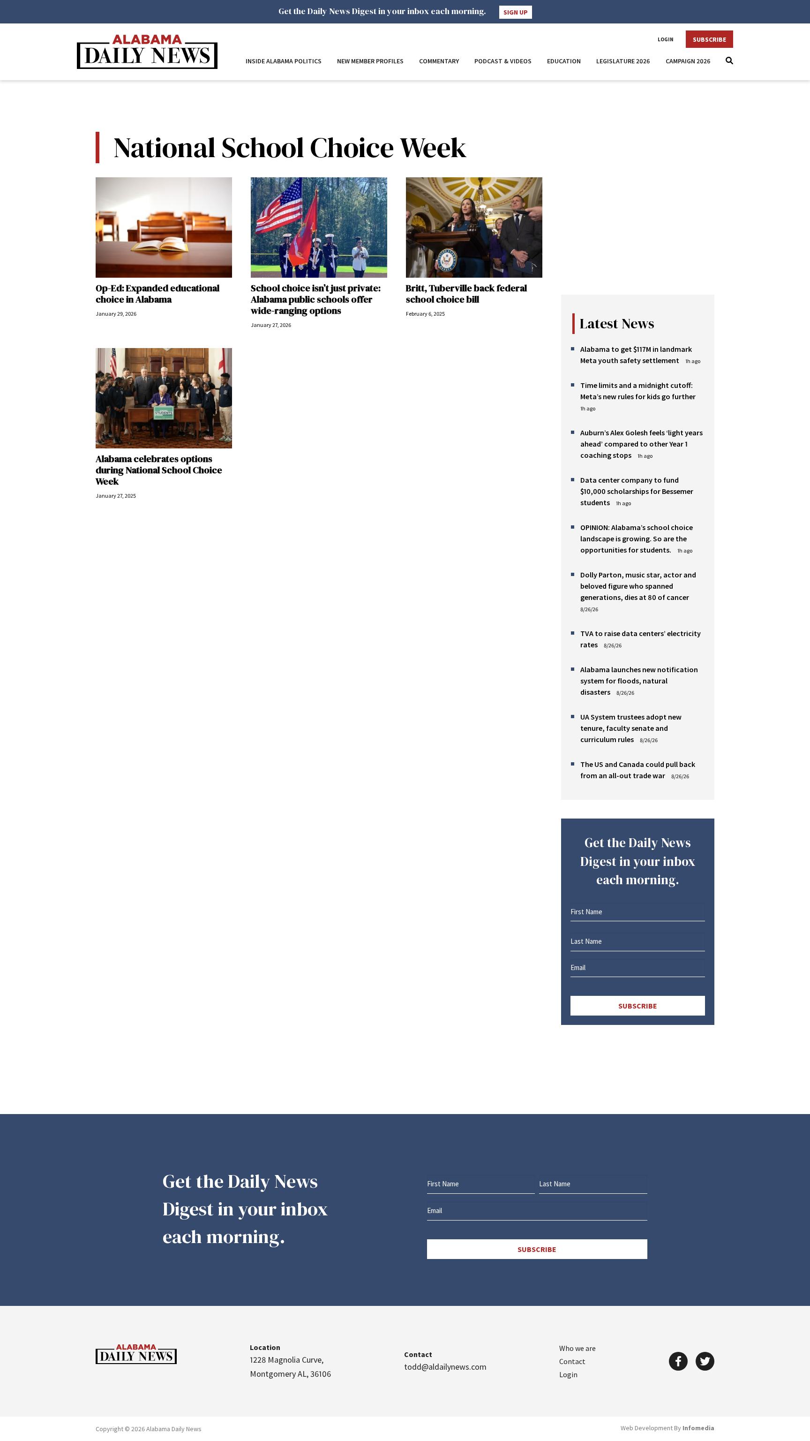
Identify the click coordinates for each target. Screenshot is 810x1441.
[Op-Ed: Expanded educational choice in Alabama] (164, 227)
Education (564, 61)
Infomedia (698, 1428)
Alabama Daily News (147, 52)
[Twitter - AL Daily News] (705, 1361)
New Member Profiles (370, 61)
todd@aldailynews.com (445, 1366)
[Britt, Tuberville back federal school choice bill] (474, 227)
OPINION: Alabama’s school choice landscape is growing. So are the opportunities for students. (636, 538)
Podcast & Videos (503, 61)
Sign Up (515, 12)
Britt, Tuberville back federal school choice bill (466, 293)
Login (666, 39)
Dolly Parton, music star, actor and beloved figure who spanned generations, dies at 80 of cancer (638, 586)
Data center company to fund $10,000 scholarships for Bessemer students (636, 491)
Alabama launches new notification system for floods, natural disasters (639, 681)
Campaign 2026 (688, 61)
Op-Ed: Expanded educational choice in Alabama (157, 293)
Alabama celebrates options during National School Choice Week (159, 470)
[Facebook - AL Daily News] (678, 1361)
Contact (572, 1361)
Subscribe (709, 39)
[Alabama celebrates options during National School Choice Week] (164, 398)
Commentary (439, 61)
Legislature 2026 (623, 61)
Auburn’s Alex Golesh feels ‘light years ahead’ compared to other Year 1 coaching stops (641, 444)
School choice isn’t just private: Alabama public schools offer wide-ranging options (316, 299)
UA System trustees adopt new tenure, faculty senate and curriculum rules (631, 728)
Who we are (577, 1348)
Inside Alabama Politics (284, 61)
